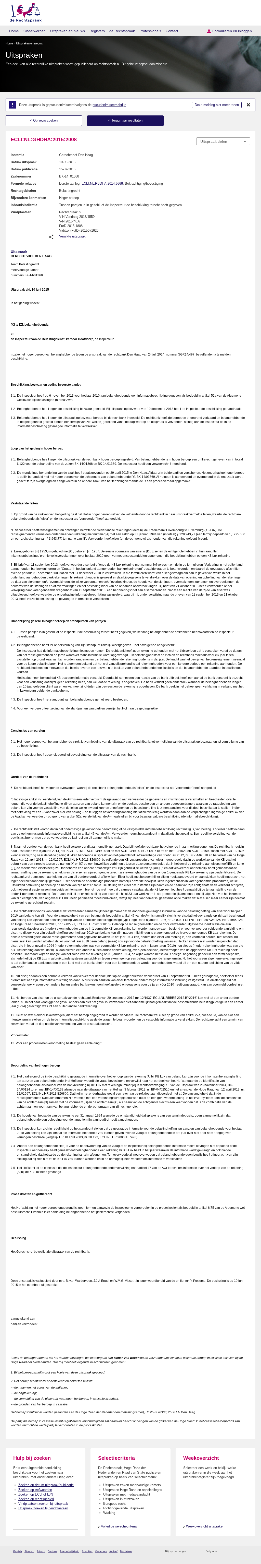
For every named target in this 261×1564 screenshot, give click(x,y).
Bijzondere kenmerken (28, 198)
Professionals (150, 31)
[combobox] (223, 141)
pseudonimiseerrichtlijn (109, 105)
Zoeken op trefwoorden (35, 1490)
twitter (221, 1551)
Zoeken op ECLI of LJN (35, 1494)
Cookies (52, 1551)
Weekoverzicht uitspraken (205, 1526)
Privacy (41, 1551)
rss (190, 1551)
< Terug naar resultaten (125, 120)
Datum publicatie (24, 169)
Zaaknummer (21, 176)
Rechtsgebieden (23, 191)
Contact (172, 31)
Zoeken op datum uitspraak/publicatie (46, 1485)
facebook (227, 1551)
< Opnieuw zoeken (44, 120)
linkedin (241, 1551)
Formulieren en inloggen (232, 31)
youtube (247, 1551)
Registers (97, 31)
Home (14, 31)
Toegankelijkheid (69, 1551)
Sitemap (29, 1551)
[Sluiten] (248, 105)
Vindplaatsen (21, 212)
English (17, 1551)
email (197, 1551)
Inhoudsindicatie (24, 205)
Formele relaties (23, 183)
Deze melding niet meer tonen (217, 105)
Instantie (17, 155)
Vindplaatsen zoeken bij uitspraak (43, 1504)
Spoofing (87, 1551)
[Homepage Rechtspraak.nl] (24, 12)
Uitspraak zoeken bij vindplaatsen (43, 1508)
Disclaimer (126, 1551)
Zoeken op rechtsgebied (36, 1499)
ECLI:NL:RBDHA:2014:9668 (102, 183)
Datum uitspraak (23, 162)
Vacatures (101, 1551)
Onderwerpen (34, 31)
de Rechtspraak (122, 31)
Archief (113, 1551)
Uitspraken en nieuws (67, 31)
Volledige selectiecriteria (119, 1526)
